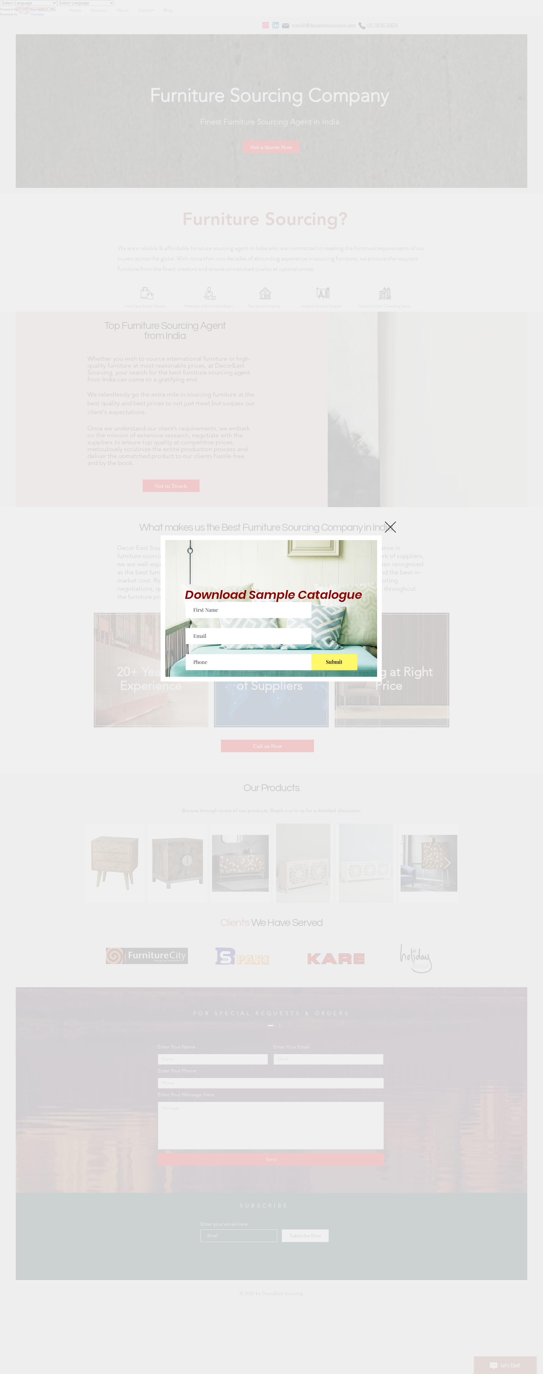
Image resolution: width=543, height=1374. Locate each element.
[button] (390, 527)
